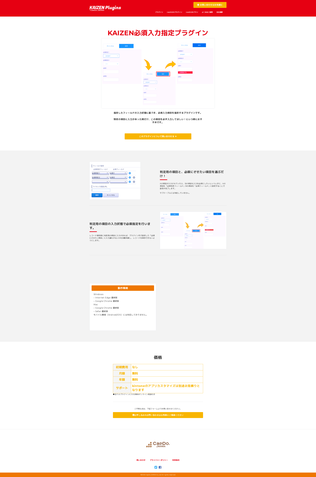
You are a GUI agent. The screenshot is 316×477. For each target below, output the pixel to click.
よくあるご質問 (207, 12)
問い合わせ (141, 460)
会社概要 (220, 12)
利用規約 (176, 460)
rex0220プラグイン (174, 12)
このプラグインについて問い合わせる (157, 136)
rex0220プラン (192, 12)
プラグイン (159, 12)
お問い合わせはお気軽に (211, 5)
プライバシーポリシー (159, 460)
